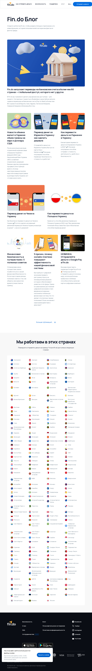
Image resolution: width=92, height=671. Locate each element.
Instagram (78, 630)
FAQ (23, 630)
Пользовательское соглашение (54, 626)
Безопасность (40, 4)
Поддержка (54, 4)
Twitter (77, 626)
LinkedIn (77, 634)
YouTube (78, 639)
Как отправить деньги (24, 4)
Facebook (78, 622)
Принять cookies (43, 655)
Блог (63, 4)
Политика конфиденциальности (54, 630)
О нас (24, 626)
